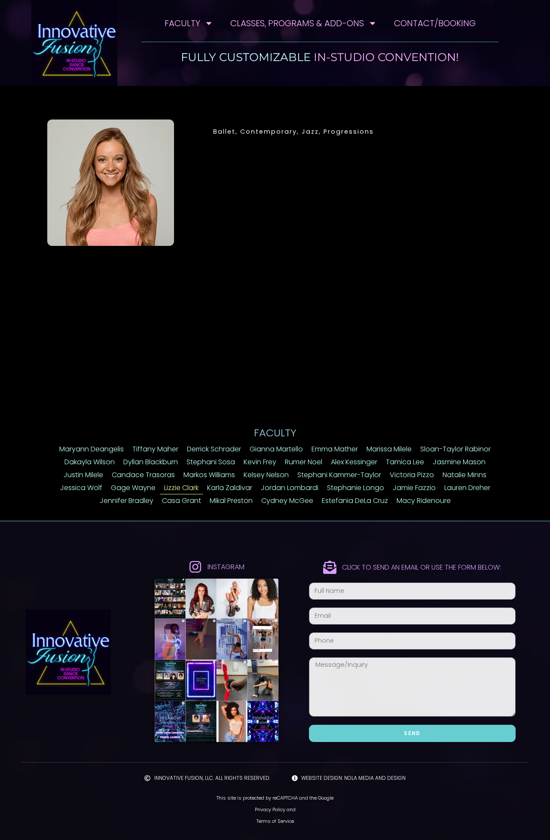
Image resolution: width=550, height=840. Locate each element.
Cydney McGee (287, 501)
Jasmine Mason (459, 462)
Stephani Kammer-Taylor (339, 475)
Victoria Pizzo (412, 475)
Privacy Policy (270, 809)
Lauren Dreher (467, 488)
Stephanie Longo (355, 488)
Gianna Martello (276, 449)
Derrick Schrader (214, 449)
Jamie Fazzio (414, 488)
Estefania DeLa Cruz (355, 501)
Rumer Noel (303, 462)
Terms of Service (275, 821)
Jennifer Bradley (126, 501)
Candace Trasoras (143, 475)
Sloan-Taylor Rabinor (455, 449)
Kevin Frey (260, 462)
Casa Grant (181, 501)
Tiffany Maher (155, 449)
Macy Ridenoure (424, 501)
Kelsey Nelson (266, 475)
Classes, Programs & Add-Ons (297, 23)
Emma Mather (335, 449)
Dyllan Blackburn (150, 462)
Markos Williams (209, 475)
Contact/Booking (435, 23)
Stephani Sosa (210, 462)
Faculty (182, 23)
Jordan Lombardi (289, 488)
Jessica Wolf (81, 488)
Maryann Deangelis (91, 449)
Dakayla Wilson (89, 462)
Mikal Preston (231, 501)
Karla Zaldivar (229, 488)
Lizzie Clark (181, 488)
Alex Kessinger (354, 462)
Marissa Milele (389, 449)
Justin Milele (83, 475)
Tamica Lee (405, 462)
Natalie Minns (464, 475)
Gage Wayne (133, 488)
